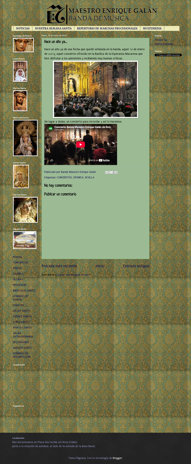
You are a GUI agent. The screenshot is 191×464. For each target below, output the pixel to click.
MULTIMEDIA (152, 28)
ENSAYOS (18, 305)
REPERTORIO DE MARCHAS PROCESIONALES (107, 28)
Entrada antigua (136, 266)
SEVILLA (89, 177)
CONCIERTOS (64, 177)
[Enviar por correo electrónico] (106, 172)
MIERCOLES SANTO (24, 290)
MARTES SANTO (22, 327)
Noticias (17, 256)
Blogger (117, 458)
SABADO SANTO (22, 347)
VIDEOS (17, 268)
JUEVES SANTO (21, 310)
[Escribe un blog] (109, 172)
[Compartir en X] (111, 172)
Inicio (100, 266)
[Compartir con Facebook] (114, 172)
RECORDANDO (21, 342)
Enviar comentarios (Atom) (74, 274)
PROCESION (19, 284)
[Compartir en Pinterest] (116, 172)
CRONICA (78, 177)
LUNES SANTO (21, 321)
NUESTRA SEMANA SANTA (53, 28)
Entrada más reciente (59, 266)
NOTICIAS (23, 28)
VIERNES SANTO (22, 316)
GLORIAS (18, 279)
